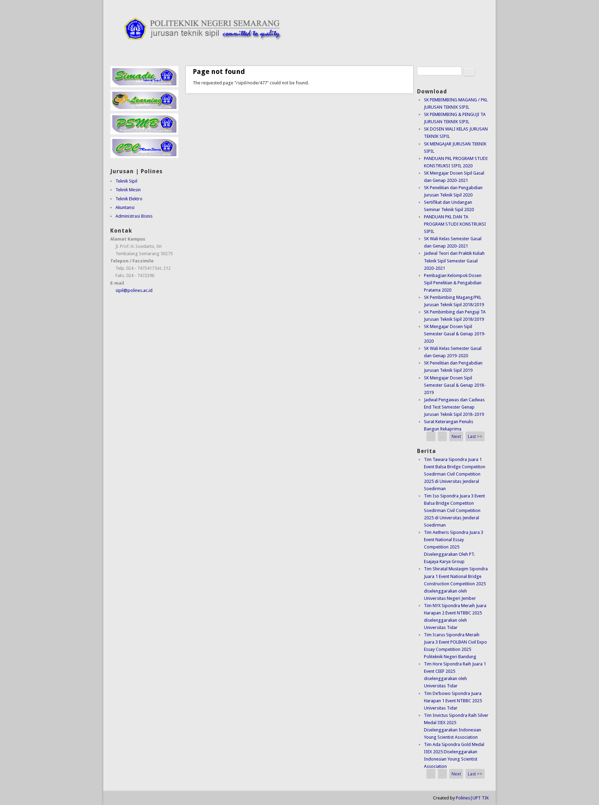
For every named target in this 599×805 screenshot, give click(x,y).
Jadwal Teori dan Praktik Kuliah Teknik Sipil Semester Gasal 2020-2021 (454, 260)
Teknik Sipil (126, 181)
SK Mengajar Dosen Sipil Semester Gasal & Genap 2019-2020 (455, 334)
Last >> (475, 436)
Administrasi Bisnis (134, 216)
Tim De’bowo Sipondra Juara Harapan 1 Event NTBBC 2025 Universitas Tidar (453, 701)
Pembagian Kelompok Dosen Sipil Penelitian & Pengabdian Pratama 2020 (452, 283)
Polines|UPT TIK (472, 797)
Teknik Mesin (128, 189)
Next (456, 436)
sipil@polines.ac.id (134, 290)
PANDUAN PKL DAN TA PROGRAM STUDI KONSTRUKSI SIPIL (455, 224)
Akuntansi (124, 207)
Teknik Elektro (128, 198)
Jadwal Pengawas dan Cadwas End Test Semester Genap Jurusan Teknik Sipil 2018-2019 (454, 407)
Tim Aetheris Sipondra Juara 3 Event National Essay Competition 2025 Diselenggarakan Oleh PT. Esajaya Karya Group (453, 547)
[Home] (299, 48)
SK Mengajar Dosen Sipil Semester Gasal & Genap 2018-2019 (455, 385)
